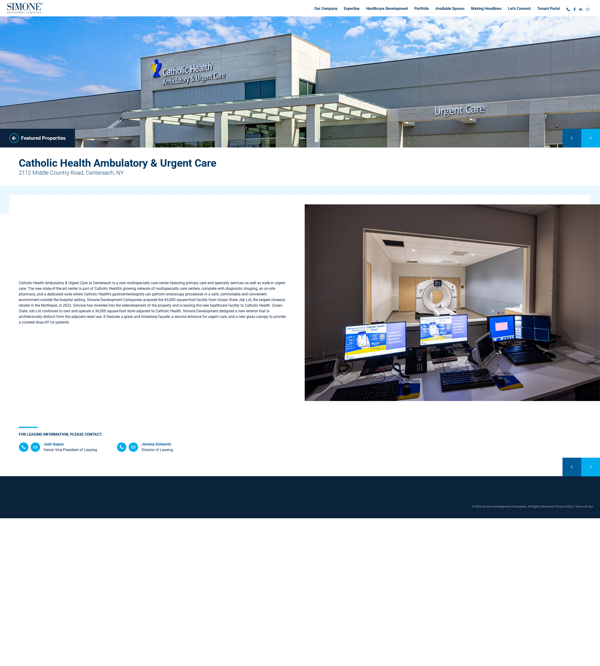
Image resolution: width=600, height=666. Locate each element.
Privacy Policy (564, 506)
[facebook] (575, 8)
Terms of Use (584, 506)
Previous (574, 138)
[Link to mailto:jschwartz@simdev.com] (133, 447)
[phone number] (568, 8)
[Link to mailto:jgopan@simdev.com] (35, 447)
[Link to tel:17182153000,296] (121, 447)
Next (596, 138)
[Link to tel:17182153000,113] (23, 447)
